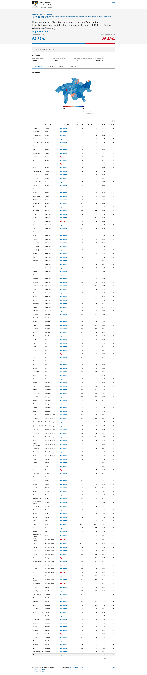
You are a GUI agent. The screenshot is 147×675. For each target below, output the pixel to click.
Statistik (61, 66)
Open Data (35, 671)
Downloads (72, 66)
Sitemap (41, 671)
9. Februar (49, 14)
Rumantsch (82, 667)
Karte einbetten (88, 112)
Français (70, 667)
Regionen (50, 66)
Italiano (76, 667)
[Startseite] (42, 4)
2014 (41, 14)
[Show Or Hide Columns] (113, 121)
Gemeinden (38, 66)
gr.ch (113, 2)
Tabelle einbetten (109, 659)
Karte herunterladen (88, 113)
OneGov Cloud (36, 669)
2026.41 (43, 669)
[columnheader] (38, 124)
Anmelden (112, 667)
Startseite (35, 14)
